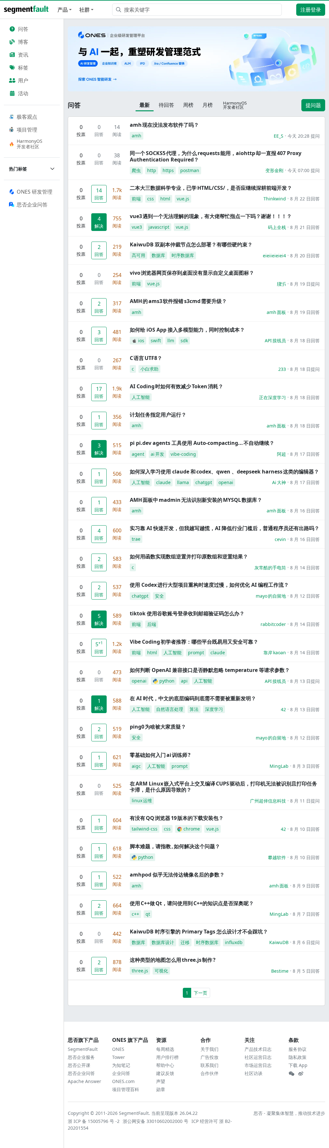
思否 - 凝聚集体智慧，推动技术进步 (289, 1113)
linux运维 (142, 800)
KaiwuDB (279, 942)
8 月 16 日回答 (305, 511)
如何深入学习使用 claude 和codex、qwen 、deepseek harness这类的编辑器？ (224, 471)
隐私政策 (298, 1057)
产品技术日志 (258, 1049)
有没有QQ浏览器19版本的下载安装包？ (177, 818)
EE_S (278, 136)
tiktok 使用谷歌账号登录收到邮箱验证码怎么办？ (187, 613)
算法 (194, 709)
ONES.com (123, 1081)
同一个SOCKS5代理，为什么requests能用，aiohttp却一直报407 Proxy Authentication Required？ (215, 156)
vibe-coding (183, 454)
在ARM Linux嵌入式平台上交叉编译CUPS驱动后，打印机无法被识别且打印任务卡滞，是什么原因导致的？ (223, 786)
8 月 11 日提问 (305, 801)
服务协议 (298, 1049)
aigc (136, 766)
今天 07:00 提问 (304, 170)
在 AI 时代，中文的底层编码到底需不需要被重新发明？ (193, 698)
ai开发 (157, 454)
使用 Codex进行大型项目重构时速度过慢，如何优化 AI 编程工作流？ (209, 584)
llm (170, 340)
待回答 (166, 104)
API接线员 (275, 340)
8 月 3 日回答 (306, 766)
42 (283, 709)
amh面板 (276, 312)
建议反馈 (165, 1073)
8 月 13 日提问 (305, 681)
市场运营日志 (258, 1065)
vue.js (183, 199)
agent (138, 454)
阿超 (281, 454)
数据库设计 (163, 942)
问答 (23, 28)
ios (141, 340)
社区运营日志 (258, 1057)
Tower (118, 1057)
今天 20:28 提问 (304, 136)
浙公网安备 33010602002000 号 (156, 1121)
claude (163, 482)
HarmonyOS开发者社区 (29, 144)
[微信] (291, 1073)
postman (189, 170)
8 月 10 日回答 (305, 829)
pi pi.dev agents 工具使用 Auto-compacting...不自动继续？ (202, 442)
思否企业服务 (81, 1057)
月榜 (207, 104)
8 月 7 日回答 (306, 914)
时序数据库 (183, 255)
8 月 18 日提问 (305, 369)
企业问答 (121, 1073)
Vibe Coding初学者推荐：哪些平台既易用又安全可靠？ (194, 641)
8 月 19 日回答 (305, 312)
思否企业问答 (81, 1073)
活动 (23, 93)
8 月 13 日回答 (305, 709)
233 (282, 369)
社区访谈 (253, 1073)
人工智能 (141, 397)
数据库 (158, 255)
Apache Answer (84, 1081)
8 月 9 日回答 (306, 886)
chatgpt (203, 482)
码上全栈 (277, 227)
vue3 (137, 227)
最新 (144, 104)
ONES (118, 1049)
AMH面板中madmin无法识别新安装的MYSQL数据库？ (196, 499)
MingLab (279, 766)
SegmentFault (83, 1049)
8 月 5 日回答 (306, 971)
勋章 (160, 1089)
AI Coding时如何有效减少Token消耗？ (176, 386)
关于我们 (209, 1049)
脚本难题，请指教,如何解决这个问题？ (175, 846)
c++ (135, 914)
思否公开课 (79, 1065)
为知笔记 (121, 1065)
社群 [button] (84, 9)
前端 (136, 199)
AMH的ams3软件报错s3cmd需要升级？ (178, 301)
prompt (196, 652)
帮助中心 (165, 1065)
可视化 (161, 971)
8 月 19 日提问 (305, 284)
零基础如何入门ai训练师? (160, 754)
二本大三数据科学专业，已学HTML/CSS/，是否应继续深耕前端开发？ (211, 187)
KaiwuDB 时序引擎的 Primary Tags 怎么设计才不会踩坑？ (199, 931)
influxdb (234, 942)
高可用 (138, 255)
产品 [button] (63, 9)
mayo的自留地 (271, 596)
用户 (23, 80)
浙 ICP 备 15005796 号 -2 (94, 1121)
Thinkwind (274, 199)
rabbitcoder (273, 624)
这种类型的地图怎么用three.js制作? (173, 959)
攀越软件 (277, 857)
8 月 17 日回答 (305, 454)
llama (183, 482)
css (150, 199)
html (165, 199)
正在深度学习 (272, 397)
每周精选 (165, 1049)
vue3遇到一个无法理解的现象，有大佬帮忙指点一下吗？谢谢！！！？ (211, 216)
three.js (140, 971)
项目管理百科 (125, 1089)
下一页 (200, 993)
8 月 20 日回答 (305, 256)
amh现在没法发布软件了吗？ (164, 124)
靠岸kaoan (274, 652)
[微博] (300, 1073)
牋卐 (281, 284)
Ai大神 (279, 482)
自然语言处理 (169, 709)
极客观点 (27, 116)
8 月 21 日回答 (305, 227)
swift (156, 340)
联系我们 (209, 1065)
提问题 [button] (313, 105)
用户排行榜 (167, 1057)
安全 (159, 596)
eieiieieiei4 (274, 256)
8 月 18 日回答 (305, 340)
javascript (158, 227)
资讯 (23, 54)
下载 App (298, 1065)
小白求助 (149, 369)
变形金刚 (274, 170)
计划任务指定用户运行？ (158, 414)
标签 (23, 67)
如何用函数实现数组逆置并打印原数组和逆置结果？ (189, 556)
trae (136, 539)
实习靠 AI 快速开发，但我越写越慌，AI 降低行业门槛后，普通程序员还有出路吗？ (224, 528)
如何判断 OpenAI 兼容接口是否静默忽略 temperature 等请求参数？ (210, 670)
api (184, 681)
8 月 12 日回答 (305, 596)
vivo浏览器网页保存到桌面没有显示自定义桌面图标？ (192, 272)
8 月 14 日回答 (305, 568)
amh (136, 136)
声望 (160, 1081)
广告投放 (209, 1057)
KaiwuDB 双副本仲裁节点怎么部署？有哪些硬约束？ (191, 244)
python (166, 681)
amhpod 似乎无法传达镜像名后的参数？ (177, 874)
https (168, 170)
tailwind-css (144, 829)
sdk (184, 340)
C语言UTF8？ (146, 358)
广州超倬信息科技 (268, 801)
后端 (151, 624)
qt (148, 914)
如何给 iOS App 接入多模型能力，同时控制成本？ (187, 329)
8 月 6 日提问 (306, 942)
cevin (280, 539)
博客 (23, 41)
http (151, 170)
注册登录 (310, 9)
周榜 (188, 104)
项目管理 (27, 129)
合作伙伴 (209, 1073)
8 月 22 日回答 (305, 199)
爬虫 (136, 170)
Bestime (280, 971)
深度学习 (214, 709)
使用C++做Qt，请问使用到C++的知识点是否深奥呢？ (192, 903)
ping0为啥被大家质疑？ (158, 726)
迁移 (185, 942)
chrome (191, 829)
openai (225, 482)
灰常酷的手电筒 (270, 568)
